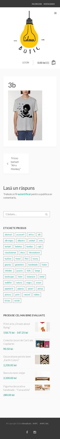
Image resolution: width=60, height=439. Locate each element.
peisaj (40, 289)
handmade (33, 265)
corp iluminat (10, 252)
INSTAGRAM (49, 4)
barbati (8, 246)
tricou (7, 300)
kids (29, 271)
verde (17, 300)
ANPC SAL (44, 423)
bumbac (29, 246)
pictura (8, 294)
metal (42, 277)
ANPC (35, 423)
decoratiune (34, 252)
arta (41, 240)
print (17, 294)
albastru (21, 240)
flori (26, 259)
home (44, 265)
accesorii (20, 234)
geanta (8, 265)
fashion (8, 259)
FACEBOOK (37, 4)
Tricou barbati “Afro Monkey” (16, 163)
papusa (21, 289)
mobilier (8, 283)
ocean (38, 283)
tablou (37, 294)
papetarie (9, 289)
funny (35, 259)
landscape (9, 277)
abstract (8, 234)
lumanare (31, 277)
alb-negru (9, 240)
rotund (27, 294)
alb (39, 234)
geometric (19, 265)
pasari (30, 289)
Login (25, 62)
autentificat (24, 194)
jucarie (19, 271)
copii (40, 246)
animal (32, 240)
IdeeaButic (27, 423)
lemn (20, 277)
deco (22, 252)
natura (19, 283)
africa (31, 234)
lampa (37, 271)
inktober (8, 271)
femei (18, 259)
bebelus (18, 246)
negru (29, 283)
